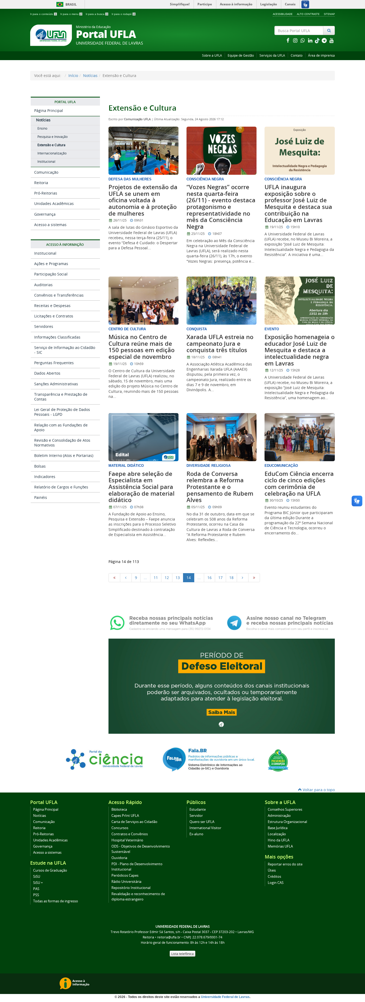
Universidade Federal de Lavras (225, 997)
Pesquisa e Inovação (52, 136)
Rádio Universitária (126, 881)
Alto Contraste (308, 14)
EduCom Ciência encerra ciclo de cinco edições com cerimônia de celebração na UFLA (299, 484)
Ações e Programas (51, 263)
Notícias (90, 75)
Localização (277, 834)
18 (231, 577)
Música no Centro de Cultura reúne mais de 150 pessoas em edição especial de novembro (141, 347)
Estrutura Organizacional (287, 822)
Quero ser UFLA (201, 822)
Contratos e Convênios (129, 834)
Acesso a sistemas (50, 224)
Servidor (196, 815)
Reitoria (41, 182)
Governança (45, 214)
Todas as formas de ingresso (55, 901)
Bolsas (40, 466)
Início (73, 75)
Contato (296, 55)
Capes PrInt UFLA (125, 815)
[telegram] (324, 40)
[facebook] (288, 40)
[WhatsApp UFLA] (163, 622)
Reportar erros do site (285, 864)
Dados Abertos (47, 373)
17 (220, 577)
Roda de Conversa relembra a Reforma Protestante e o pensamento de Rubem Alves (220, 487)
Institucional (46, 161)
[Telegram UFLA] (280, 622)
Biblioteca (119, 809)
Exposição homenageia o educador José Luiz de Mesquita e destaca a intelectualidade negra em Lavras (300, 350)
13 (178, 577)
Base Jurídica (278, 828)
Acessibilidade (283, 14)
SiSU (36, 876)
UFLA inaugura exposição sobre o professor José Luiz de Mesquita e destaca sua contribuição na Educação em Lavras (298, 203)
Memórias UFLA (280, 846)
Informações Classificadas (57, 337)
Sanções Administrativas (56, 383)
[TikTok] (317, 40)
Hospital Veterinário (127, 840)
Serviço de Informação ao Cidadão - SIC (64, 350)
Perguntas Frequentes (54, 362)
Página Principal (48, 110)
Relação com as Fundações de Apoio (61, 427)
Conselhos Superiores (285, 809)
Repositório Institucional (130, 888)
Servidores (43, 326)
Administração (279, 815)
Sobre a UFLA (212, 55)
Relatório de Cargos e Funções (61, 487)
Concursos (119, 828)
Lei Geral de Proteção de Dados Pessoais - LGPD (62, 412)
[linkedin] (310, 40)
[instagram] (296, 40)
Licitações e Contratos (53, 316)
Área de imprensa (321, 55)
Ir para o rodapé (123, 14)
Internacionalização (52, 153)
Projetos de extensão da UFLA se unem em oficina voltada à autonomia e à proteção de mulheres (142, 200)
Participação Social (51, 274)
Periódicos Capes (124, 875)
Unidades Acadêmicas (54, 203)
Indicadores (44, 476)
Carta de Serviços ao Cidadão (134, 822)
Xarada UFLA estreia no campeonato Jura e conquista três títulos (220, 343)
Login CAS (276, 882)
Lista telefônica (182, 953)
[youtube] (331, 40)
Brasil (65, 4)
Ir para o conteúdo (43, 14)
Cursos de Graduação (50, 870)
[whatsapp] (303, 40)
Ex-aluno (196, 834)
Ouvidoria (119, 858)
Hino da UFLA (278, 840)
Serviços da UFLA (272, 55)
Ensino (42, 128)
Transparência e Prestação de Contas (60, 397)
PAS (36, 889)
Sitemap (329, 14)
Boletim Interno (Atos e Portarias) (63, 455)
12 (167, 577)
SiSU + (38, 882)
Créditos (274, 876)
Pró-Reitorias (45, 193)
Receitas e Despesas (52, 305)
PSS (36, 895)
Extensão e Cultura (51, 145)
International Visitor (205, 828)
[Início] (114, 577)
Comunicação (46, 172)
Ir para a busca (97, 14)
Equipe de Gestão (241, 55)
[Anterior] (126, 577)
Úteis (272, 870)
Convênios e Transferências (59, 295)
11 (156, 577)
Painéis (40, 497)
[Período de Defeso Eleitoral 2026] (221, 685)
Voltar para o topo (318, 789)
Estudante (197, 809)
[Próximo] (242, 577)
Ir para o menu (71, 14)
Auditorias (43, 284)
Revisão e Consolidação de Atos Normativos (62, 443)
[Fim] (254, 577)
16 (209, 577)
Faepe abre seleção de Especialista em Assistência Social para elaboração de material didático (141, 487)
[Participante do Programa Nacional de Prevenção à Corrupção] (278, 759)
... (145, 577)
